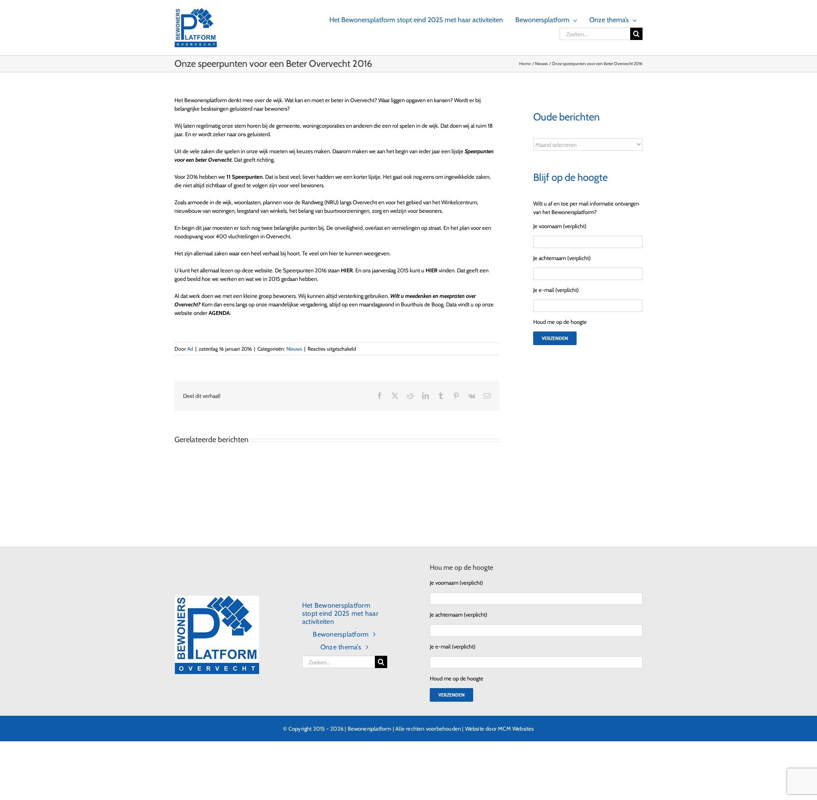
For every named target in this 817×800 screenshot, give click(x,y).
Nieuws (294, 349)
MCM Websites (516, 728)
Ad (190, 349)
